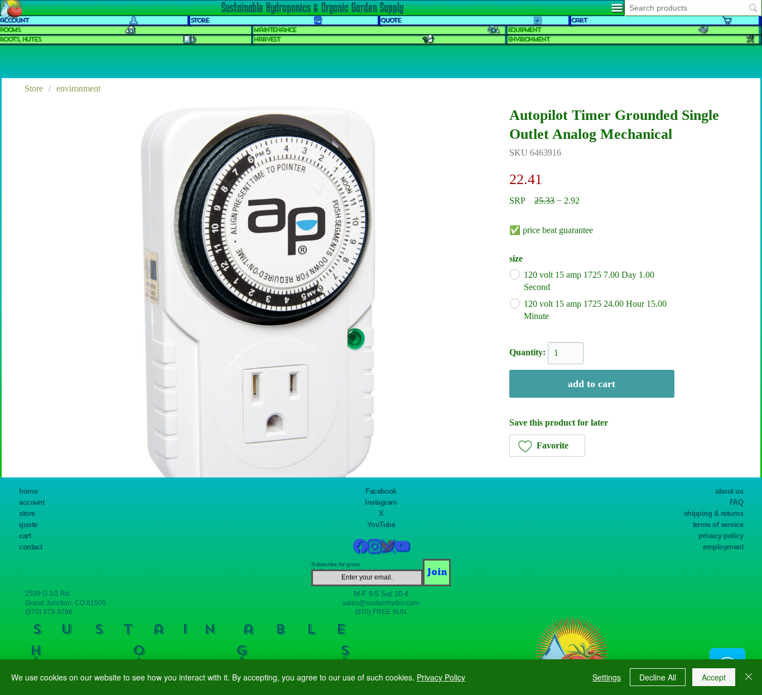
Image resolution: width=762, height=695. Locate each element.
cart (579, 20)
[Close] (748, 677)
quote (390, 20)
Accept (714, 677)
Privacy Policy (441, 677)
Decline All (657, 677)
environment (528, 39)
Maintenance (274, 30)
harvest (266, 39)
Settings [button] (606, 677)
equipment (524, 30)
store (199, 20)
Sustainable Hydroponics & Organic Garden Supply (312, 7)
